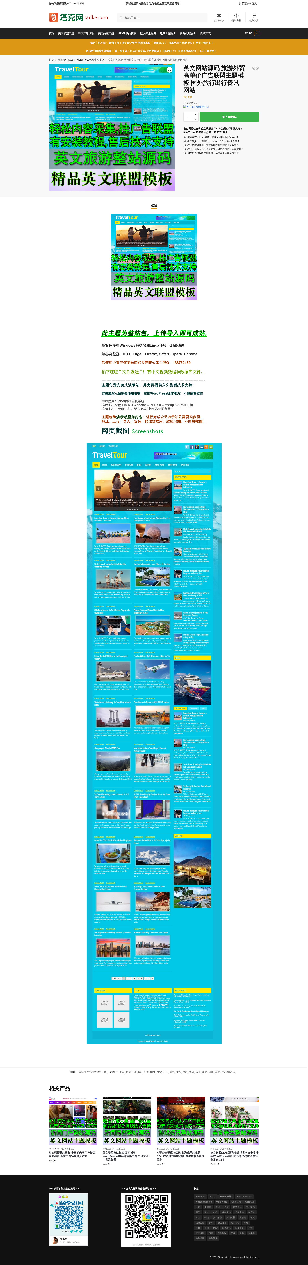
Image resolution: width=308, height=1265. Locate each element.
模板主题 (200, 1222)
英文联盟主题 (118, 1148)
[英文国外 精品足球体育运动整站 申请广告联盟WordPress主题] (257, 68)
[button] (252, 33)
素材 (198, 1227)
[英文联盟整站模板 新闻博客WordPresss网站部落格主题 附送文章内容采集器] (127, 1121)
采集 (241, 1233)
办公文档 (250, 1207)
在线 (215, 1212)
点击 (198, 1071)
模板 (185, 1071)
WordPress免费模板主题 (90, 59)
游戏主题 (161, 1148)
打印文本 (239, 1212)
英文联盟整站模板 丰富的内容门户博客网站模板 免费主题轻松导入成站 (72, 1154)
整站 (206, 1217)
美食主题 (214, 1148)
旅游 (172, 1071)
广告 (165, 1071)
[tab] (154, 205)
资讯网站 (227, 1071)
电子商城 (235, 1222)
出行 (139, 1071)
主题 (121, 1071)
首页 (51, 59)
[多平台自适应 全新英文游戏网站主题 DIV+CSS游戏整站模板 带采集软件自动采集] (181, 1121)
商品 (198, 1212)
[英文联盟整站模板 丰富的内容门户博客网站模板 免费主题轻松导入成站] (73, 1121)
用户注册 (254, 20)
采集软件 (213, 1238)
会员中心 (219, 20)
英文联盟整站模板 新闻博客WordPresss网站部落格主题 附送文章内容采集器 (126, 1156)
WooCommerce (244, 1196)
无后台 (242, 1217)
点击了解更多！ (204, 42)
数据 (198, 1217)
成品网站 (226, 1212)
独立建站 (222, 1222)
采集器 (251, 1233)
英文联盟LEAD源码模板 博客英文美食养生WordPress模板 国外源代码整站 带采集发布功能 (234, 1156)
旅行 (178, 1071)
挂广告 (251, 1212)
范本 (211, 1233)
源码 (191, 1071)
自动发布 (226, 1227)
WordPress (221, 1201)
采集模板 (200, 1238)
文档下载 (217, 1217)
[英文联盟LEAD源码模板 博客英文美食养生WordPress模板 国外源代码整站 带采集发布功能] (234, 1121)
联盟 (211, 1071)
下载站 (207, 1207)
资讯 (233, 1233)
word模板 (250, 1201)
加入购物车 (229, 117)
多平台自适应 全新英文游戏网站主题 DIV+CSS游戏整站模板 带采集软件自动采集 (180, 1156)
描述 (154, 205)
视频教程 (222, 1233)
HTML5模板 (226, 1196)
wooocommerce (204, 1201)
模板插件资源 (65, 59)
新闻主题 (107, 1148)
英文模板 (200, 1233)
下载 (198, 1207)
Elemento (200, 1196)
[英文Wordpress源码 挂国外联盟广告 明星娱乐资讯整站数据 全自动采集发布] (253, 68)
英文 (217, 1071)
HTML (212, 1196)
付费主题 (131, 1071)
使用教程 (236, 20)
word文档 (236, 1201)
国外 (152, 1071)
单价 (146, 1071)
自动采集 (239, 1227)
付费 (226, 1207)
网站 (204, 1071)
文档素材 (230, 1217)
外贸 (159, 1071)
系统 (246, 1222)
